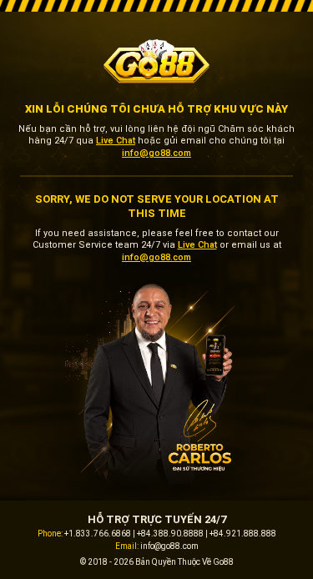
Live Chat (115, 140)
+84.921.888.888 (243, 533)
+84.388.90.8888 (170, 533)
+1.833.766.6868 (97, 533)
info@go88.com (156, 153)
